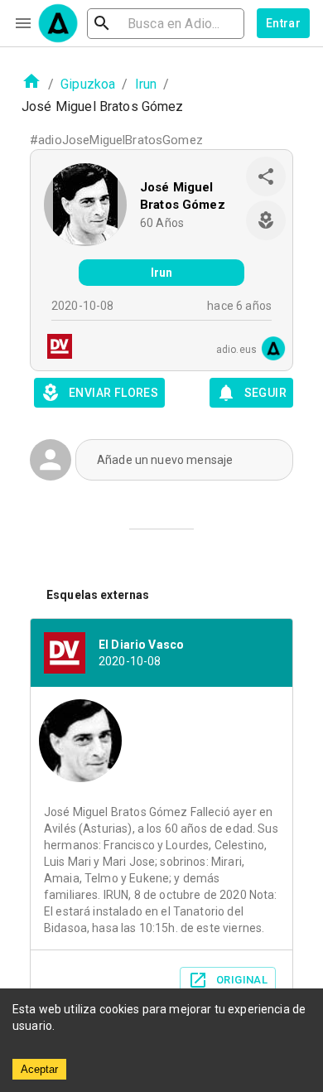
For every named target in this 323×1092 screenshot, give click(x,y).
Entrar (283, 23)
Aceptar (39, 1069)
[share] (266, 176)
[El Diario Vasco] (54, 348)
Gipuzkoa (87, 84)
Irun (146, 84)
